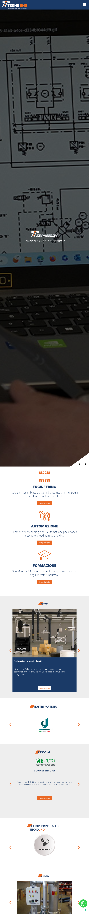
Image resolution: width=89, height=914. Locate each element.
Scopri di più (44, 503)
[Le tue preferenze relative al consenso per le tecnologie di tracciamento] (85, 910)
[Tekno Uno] (14, 5)
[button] (10, 650)
